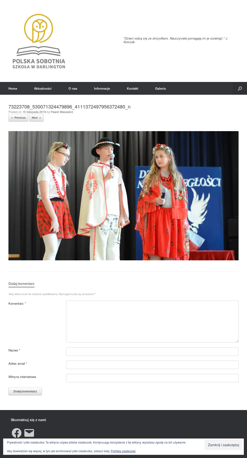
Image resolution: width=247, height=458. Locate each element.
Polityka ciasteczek (123, 451)
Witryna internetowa (22, 376)
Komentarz (17, 303)
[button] (240, 88)
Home (12, 88)
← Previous (18, 117)
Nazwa (14, 350)
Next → (36, 117)
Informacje (102, 88)
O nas (73, 88)
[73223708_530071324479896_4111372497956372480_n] (123, 259)
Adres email (17, 363)
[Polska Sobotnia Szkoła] (38, 41)
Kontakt (132, 88)
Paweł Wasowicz (62, 112)
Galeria (160, 88)
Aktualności (43, 88)
